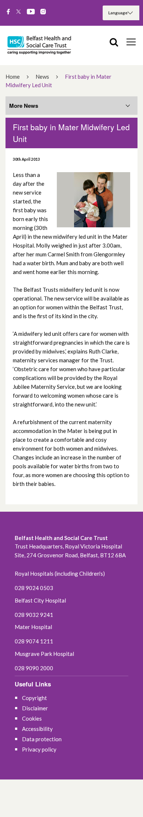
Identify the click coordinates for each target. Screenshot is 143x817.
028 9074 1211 (34, 641)
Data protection (42, 739)
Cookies (32, 718)
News (42, 76)
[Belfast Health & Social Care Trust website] (40, 45)
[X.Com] (18, 12)
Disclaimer (35, 708)
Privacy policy (39, 749)
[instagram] (43, 12)
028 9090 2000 (34, 668)
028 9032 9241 (34, 614)
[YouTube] (30, 12)
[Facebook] (8, 12)
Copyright (34, 698)
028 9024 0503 (34, 588)
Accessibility (37, 728)
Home (13, 76)
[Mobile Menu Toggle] (131, 41)
